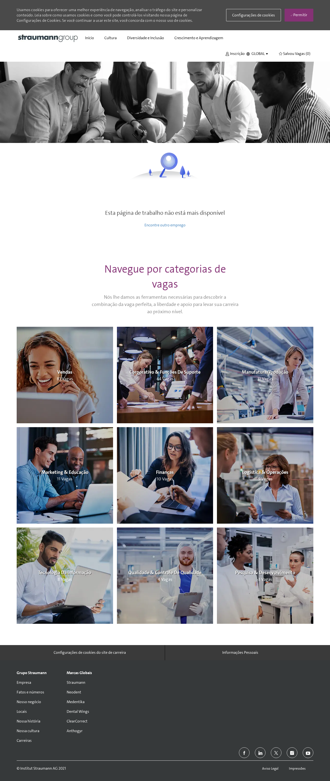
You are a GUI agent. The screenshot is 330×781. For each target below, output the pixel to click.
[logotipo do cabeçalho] (48, 38)
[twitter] (276, 752)
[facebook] (244, 752)
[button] (235, 53)
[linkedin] (260, 752)
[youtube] (308, 752)
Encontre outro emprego (165, 225)
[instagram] (292, 752)
